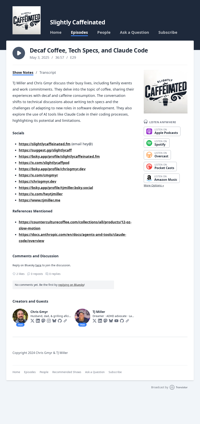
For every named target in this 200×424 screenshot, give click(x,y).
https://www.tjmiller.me (39, 200)
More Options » (154, 185)
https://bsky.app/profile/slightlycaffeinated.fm (59, 156)
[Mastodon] (43, 321)
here (38, 265)
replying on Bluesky (71, 285)
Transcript (47, 72)
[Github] (60, 321)
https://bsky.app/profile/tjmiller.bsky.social (56, 187)
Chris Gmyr (39, 312)
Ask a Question (134, 32)
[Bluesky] (54, 321)
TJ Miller (99, 312)
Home (56, 32)
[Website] (65, 321)
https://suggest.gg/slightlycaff (45, 150)
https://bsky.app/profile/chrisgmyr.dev (52, 169)
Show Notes (22, 72)
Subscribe (167, 32)
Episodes (79, 32)
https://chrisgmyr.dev (37, 181)
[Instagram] (49, 321)
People (104, 32)
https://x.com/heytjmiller (41, 194)
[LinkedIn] (38, 321)
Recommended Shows (66, 372)
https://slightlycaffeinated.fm (45, 144)
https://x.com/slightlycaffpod (44, 162)
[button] (18, 53)
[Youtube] (116, 321)
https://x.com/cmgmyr (38, 175)
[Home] (26, 20)
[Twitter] (32, 321)
